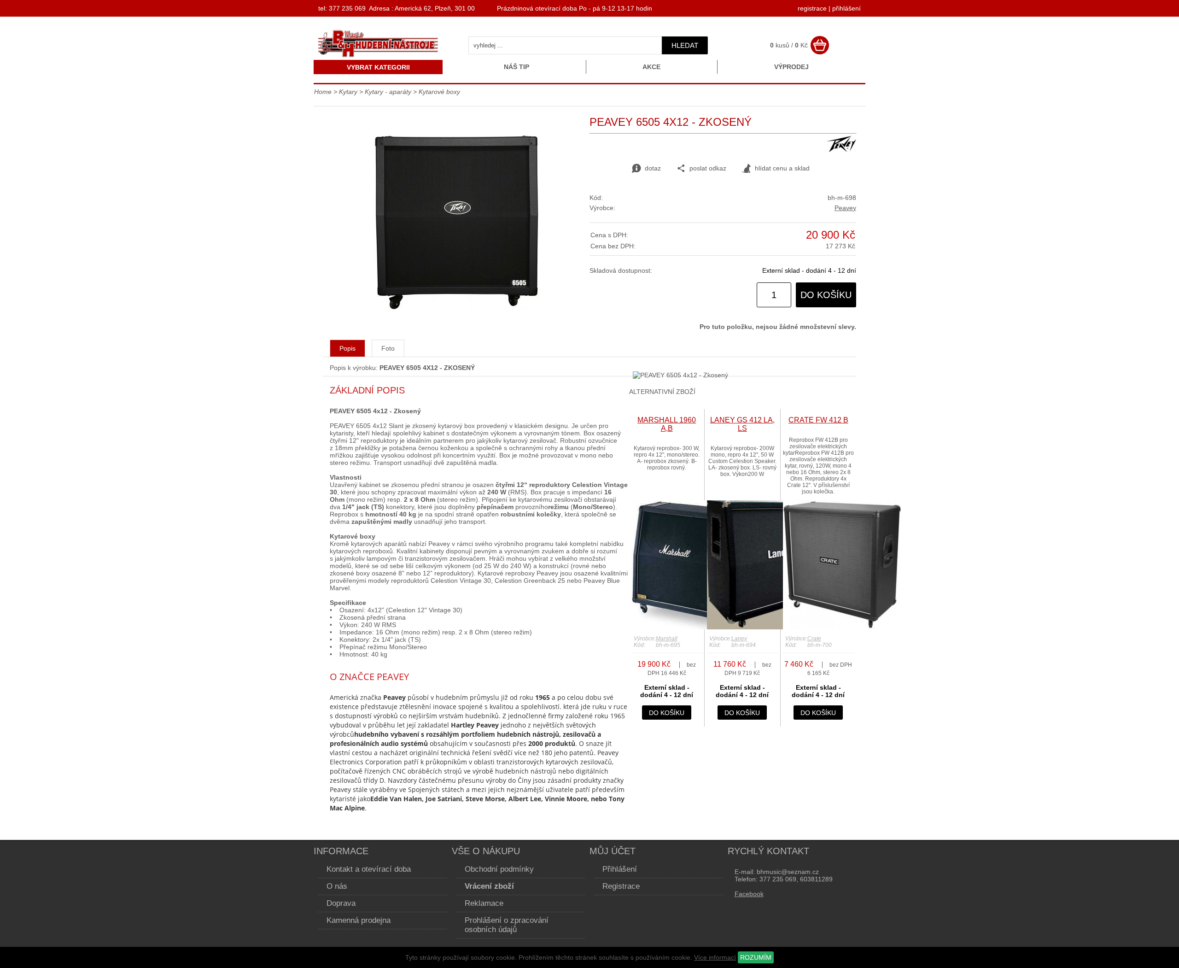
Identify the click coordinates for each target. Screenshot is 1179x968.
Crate (814, 638)
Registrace (621, 886)
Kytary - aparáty (388, 91)
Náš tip (516, 66)
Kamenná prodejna (359, 920)
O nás (337, 886)
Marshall (666, 638)
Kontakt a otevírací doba (369, 869)
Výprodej (791, 66)
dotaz (653, 168)
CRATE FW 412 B (818, 420)
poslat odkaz (707, 168)
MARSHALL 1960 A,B (666, 424)
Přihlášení (619, 869)
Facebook (749, 894)
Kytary (348, 91)
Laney (739, 638)
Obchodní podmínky (499, 869)
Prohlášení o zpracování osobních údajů (507, 925)
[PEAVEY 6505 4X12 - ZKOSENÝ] (456, 307)
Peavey (845, 207)
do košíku (826, 295)
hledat (684, 45)
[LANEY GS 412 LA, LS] (761, 627)
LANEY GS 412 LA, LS (742, 424)
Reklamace (484, 903)
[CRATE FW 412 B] (842, 627)
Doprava (341, 903)
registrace (812, 8)
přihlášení (846, 8)
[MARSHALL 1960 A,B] (685, 627)
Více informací (715, 957)
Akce (651, 66)
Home (323, 91)
